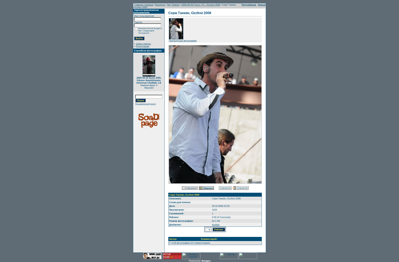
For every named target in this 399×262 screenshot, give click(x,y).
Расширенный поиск (145, 104)
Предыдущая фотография (183, 40)
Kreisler (216, 224)
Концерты (160, 5)
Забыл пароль (143, 44)
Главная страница (143, 5)
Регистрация (142, 46)
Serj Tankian (173, 5)
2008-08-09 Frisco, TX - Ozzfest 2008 (200, 5)
